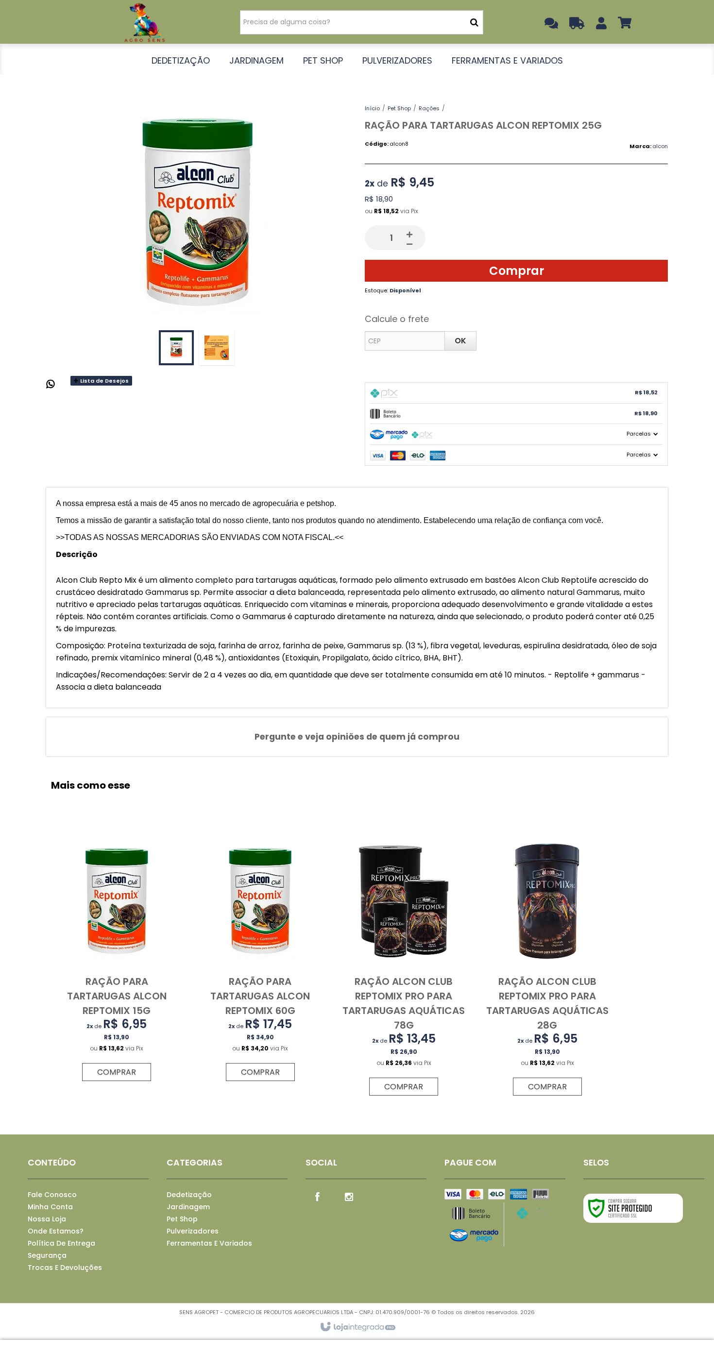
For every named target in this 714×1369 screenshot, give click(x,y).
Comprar (516, 271)
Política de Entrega (61, 1243)
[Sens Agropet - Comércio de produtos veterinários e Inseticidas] (144, 22)
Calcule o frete (397, 319)
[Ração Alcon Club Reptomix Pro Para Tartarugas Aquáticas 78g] (403, 964)
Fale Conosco (52, 1195)
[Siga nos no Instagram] (349, 1196)
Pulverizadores (193, 1231)
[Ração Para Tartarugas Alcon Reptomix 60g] (260, 957)
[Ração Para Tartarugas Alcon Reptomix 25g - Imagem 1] (176, 347)
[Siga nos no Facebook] (318, 1196)
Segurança (47, 1255)
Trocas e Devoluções (65, 1267)
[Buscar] (474, 22)
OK (460, 340)
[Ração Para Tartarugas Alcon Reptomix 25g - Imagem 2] (216, 347)
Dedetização (189, 1195)
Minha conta (50, 1207)
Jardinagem (188, 1207)
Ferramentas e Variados (209, 1243)
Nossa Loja (47, 1219)
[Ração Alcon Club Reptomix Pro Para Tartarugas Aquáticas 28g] (546, 964)
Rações (429, 108)
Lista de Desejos (104, 381)
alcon (660, 146)
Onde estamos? (56, 1231)
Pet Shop (399, 108)
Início (372, 108)
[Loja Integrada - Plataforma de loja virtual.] (357, 1327)
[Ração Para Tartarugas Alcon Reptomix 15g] (116, 957)
